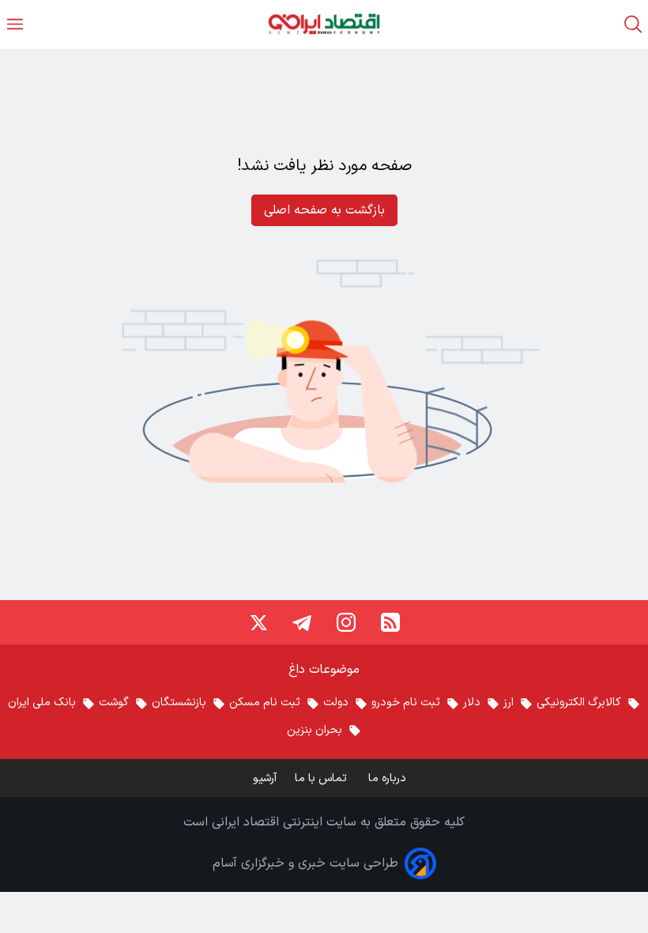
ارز (508, 702)
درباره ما (388, 778)
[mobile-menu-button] (15, 24)
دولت (335, 702)
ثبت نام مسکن (264, 702)
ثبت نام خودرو (405, 702)
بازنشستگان (179, 702)
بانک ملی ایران (42, 702)
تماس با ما (322, 778)
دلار (471, 702)
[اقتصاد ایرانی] (324, 24)
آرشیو (265, 778)
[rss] (390, 622)
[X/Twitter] (257, 622)
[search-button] (633, 24)
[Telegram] (301, 622)
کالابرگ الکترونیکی (579, 702)
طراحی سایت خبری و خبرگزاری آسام (305, 863)
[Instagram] (346, 622)
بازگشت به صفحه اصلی (324, 210)
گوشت (114, 702)
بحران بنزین (314, 730)
